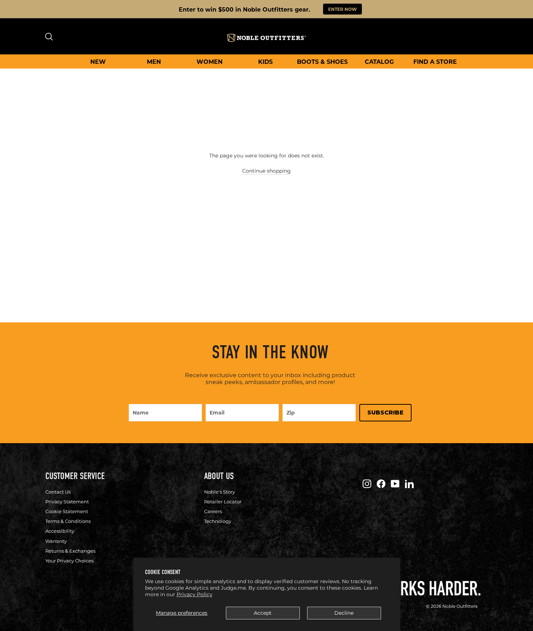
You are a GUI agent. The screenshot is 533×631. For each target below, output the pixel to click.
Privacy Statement (67, 501)
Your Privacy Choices (69, 561)
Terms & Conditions (68, 521)
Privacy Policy (194, 594)
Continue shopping (266, 171)
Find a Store (435, 61)
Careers (213, 511)
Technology (217, 521)
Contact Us (58, 492)
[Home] (266, 37)
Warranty (56, 541)
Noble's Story (219, 492)
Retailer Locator (222, 501)
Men (154, 61)
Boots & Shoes (322, 61)
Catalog (379, 61)
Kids (265, 61)
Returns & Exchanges (70, 551)
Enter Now (342, 9)
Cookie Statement (66, 511)
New (98, 61)
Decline (344, 613)
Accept (263, 613)
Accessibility (59, 531)
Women (210, 61)
